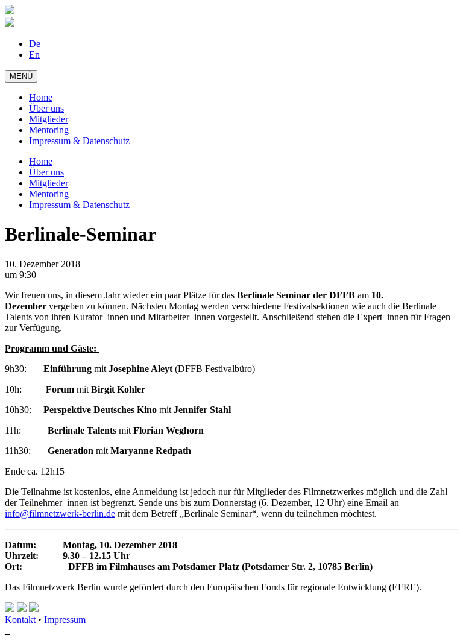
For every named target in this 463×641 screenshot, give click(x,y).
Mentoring (49, 130)
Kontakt (20, 619)
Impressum (65, 619)
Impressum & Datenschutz (79, 141)
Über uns (46, 108)
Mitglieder (48, 119)
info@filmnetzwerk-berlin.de (60, 513)
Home (40, 97)
